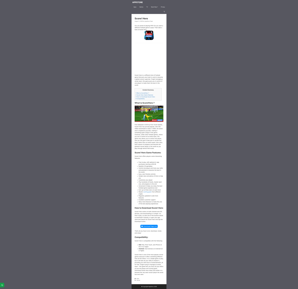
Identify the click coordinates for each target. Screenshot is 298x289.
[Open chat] (2, 285)
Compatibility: (140, 98)
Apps (135, 7)
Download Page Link (150, 226)
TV (147, 7)
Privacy (163, 7)
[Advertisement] (149, 57)
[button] (164, 11)
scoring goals (147, 192)
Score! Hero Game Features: (144, 95)
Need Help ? (154, 7)
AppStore (137, 2)
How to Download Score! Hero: (145, 97)
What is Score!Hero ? (142, 93)
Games (141, 7)
